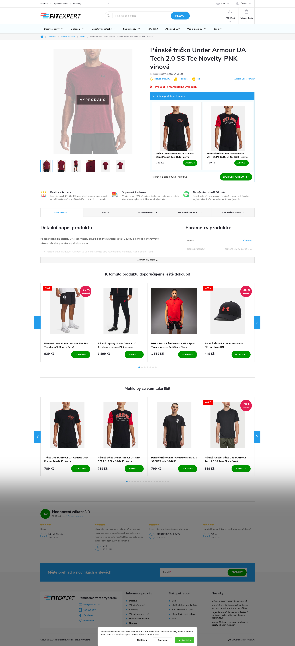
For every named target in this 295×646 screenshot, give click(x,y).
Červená (247, 240)
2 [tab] (142, 367)
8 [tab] (146, 481)
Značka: (244, 79)
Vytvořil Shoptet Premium (243, 639)
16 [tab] (168, 481)
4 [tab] (147, 367)
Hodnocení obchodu (139, 618)
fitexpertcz (88, 620)
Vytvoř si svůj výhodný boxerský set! (229, 600)
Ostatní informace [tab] (147, 212)
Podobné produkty (231, 212)
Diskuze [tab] (105, 212)
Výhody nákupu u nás (139, 614)
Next (257, 322)
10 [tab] (151, 481)
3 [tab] (145, 367)
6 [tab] (153, 367)
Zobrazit (80, 354)
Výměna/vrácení (60, 3)
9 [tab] (149, 481)
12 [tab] (157, 481)
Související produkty (188, 212)
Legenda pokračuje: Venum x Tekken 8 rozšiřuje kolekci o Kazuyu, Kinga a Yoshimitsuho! (230, 615)
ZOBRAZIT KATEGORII (236, 176)
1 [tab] (139, 367)
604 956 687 (89, 609)
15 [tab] (165, 481)
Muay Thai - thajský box (183, 614)
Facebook (88, 615)
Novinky (133, 623)
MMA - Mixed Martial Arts (184, 605)
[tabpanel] (67, 322)
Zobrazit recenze (75, 516)
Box (174, 601)
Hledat (180, 15)
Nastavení (142, 640)
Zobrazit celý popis (146, 259)
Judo (174, 618)
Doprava (44, 3)
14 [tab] (162, 481)
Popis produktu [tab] (62, 212)
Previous (37, 322)
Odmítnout (163, 640)
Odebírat (237, 572)
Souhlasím (186, 640)
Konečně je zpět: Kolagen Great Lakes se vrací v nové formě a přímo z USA (230, 606)
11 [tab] (154, 481)
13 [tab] (160, 481)
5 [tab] (150, 367)
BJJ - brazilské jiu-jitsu (182, 610)
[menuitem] (53, 29)
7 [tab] (156, 367)
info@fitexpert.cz (91, 604)
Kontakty (77, 3)
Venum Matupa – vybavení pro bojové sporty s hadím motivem (230, 623)
